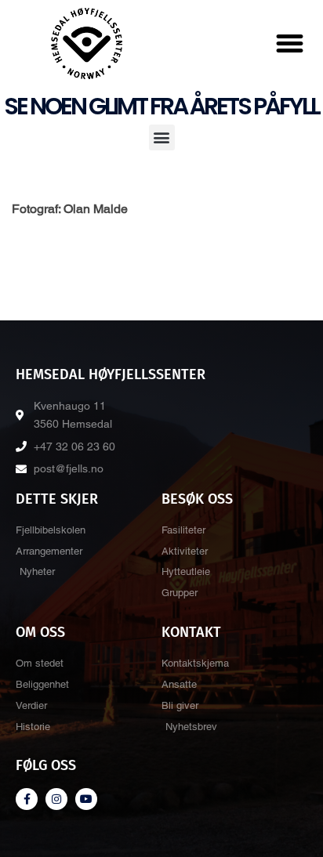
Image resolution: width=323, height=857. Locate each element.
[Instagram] (56, 799)
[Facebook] (27, 799)
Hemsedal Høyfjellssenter (110, 374)
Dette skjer (57, 499)
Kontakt (191, 632)
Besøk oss (197, 499)
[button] (290, 44)
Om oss (40, 632)
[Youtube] (86, 799)
